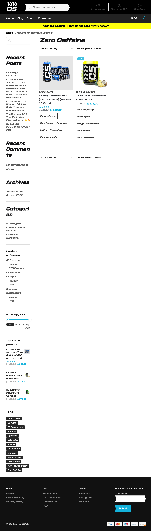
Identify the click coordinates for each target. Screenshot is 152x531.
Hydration (12, 436)
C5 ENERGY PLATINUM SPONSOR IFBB (18, 127)
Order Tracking (15, 498)
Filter (10, 324)
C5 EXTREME (14, 419)
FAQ (45, 506)
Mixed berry (62, 123)
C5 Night (43, 92)
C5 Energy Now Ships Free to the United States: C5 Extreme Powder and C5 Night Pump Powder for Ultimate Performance (17, 88)
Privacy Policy (14, 502)
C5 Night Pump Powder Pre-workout (91, 97)
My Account (98, 9)
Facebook (85, 493)
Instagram (85, 498)
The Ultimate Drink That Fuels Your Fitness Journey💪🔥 (18, 117)
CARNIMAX (12, 234)
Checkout (139, 9)
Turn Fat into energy (17, 466)
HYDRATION (12, 238)
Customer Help (119, 9)
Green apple (83, 117)
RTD (51, 92)
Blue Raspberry (85, 110)
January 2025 (14, 191)
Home (9, 33)
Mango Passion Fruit (88, 124)
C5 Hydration (13, 273)
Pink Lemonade (48, 137)
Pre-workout (14, 449)
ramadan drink (15, 457)
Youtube (84, 502)
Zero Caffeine (14, 470)
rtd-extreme (14, 462)
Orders (10, 493)
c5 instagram (13, 224)
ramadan (12, 453)
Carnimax (11, 289)
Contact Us (50, 502)
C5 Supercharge (15, 427)
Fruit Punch (46, 123)
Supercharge (13, 293)
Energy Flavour (48, 116)
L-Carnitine (13, 440)
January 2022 (14, 195)
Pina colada (56, 130)
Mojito (43, 130)
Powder (90, 92)
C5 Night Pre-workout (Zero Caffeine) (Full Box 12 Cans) (55, 99)
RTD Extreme (16, 268)
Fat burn (12, 431)
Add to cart (55, 145)
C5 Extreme (13, 260)
